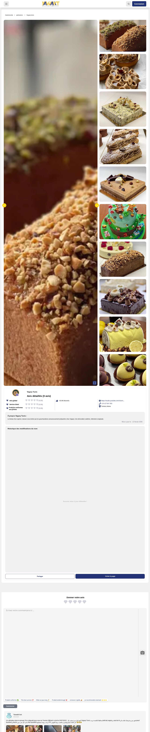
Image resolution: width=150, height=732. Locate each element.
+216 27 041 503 (106, 403)
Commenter (10, 706)
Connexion (139, 4)
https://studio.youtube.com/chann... (112, 401)
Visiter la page (110, 576)
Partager (40, 576)
